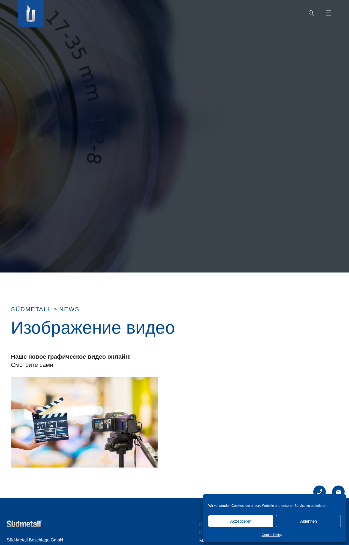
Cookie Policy (272, 535)
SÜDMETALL (31, 309)
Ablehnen (308, 521)
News (69, 309)
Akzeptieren (240, 521)
